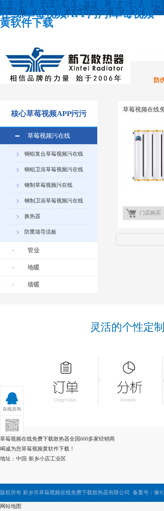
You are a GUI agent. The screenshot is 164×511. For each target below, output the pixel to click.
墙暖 (33, 284)
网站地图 (10, 506)
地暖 (33, 267)
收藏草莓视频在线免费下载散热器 (51, 35)
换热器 (32, 216)
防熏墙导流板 (40, 232)
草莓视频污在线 (48, 135)
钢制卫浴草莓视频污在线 (53, 201)
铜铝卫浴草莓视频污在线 (53, 169)
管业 (33, 250)
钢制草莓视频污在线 (48, 185)
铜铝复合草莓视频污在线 (53, 154)
